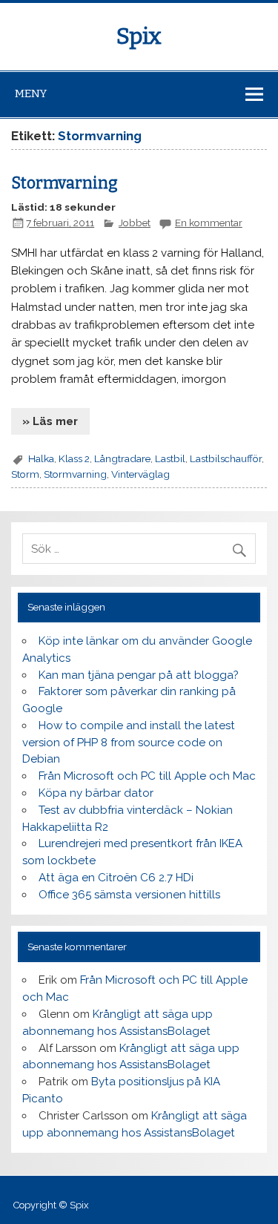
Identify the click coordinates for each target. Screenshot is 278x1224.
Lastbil (170, 458)
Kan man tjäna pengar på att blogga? (139, 675)
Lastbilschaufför (226, 458)
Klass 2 (74, 458)
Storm (25, 474)
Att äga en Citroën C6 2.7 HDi (116, 877)
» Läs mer (50, 421)
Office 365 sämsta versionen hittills (129, 894)
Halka (41, 458)
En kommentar (208, 222)
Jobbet (134, 222)
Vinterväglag (140, 474)
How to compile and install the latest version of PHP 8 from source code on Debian (128, 742)
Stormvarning (64, 183)
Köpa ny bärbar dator (96, 793)
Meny (31, 93)
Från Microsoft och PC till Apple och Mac (147, 776)
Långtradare (122, 458)
